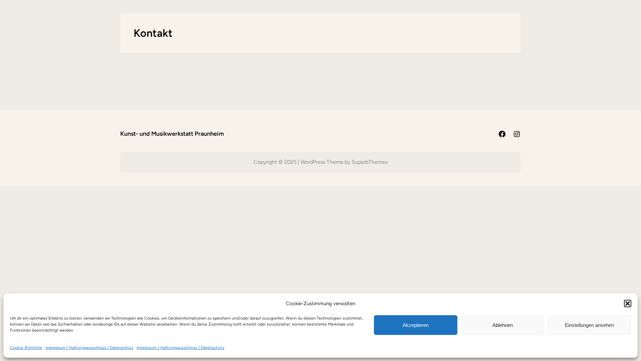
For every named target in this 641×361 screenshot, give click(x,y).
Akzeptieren (416, 325)
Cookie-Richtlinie (26, 347)
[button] (627, 303)
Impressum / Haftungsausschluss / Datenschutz (89, 347)
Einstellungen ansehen (589, 325)
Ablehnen (502, 325)
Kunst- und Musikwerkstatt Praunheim (172, 133)
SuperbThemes (370, 162)
